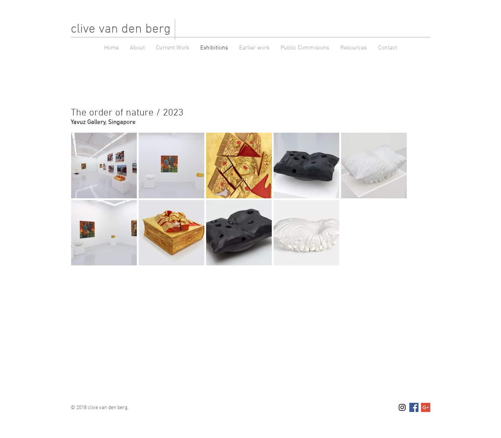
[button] (254, 48)
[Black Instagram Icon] (402, 407)
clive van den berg (121, 29)
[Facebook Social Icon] (413, 407)
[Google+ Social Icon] (425, 407)
